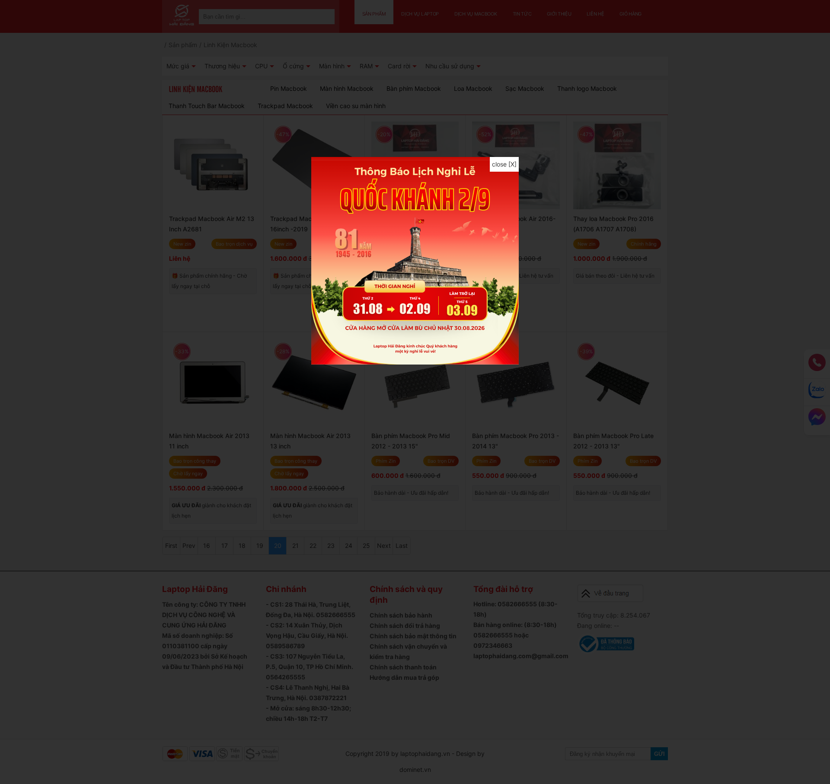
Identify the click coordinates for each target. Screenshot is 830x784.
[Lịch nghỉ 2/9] (415, 362)
